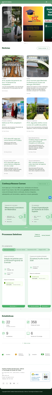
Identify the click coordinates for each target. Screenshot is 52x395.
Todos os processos (42, 235)
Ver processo (13, 306)
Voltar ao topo (27, 343)
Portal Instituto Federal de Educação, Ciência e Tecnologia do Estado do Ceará (8, 2)
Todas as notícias (43, 48)
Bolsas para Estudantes (9, 249)
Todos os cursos (44, 184)
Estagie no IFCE (42, 249)
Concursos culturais (20, 249)
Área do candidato (34, 306)
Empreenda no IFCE (32, 249)
